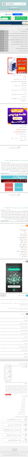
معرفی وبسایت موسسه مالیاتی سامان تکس (19, 37)
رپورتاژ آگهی (24, 244)
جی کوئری (24, 242)
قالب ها (25, 247)
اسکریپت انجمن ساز (23, 31)
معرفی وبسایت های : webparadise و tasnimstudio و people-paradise (15, 40)
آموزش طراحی (24, 229)
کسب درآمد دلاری (24, 333)
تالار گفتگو (23, 404)
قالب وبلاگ (24, 249)
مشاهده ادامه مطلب (4, 220)
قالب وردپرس (25, 340)
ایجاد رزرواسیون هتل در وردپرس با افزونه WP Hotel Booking (12, 430)
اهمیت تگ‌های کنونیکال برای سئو (21, 48)
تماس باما (23, 401)
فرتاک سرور (25, 106)
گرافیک (25, 256)
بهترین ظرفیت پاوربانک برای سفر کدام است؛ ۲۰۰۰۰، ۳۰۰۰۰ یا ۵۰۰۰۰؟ (15, 33)
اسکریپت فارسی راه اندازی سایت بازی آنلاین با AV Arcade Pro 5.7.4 (16, 208)
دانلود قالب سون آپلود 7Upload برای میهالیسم (14, 440)
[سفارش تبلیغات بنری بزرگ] (14, 178)
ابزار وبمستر (24, 235)
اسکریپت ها (8, 162)
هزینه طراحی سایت (24, 327)
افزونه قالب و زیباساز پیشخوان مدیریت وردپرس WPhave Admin (17, 308)
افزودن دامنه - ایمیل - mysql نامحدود (19, 79)
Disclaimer (26, 451)
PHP (24, 232)
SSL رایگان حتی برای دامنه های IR (20, 85)
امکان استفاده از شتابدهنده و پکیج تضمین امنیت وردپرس (18, 95)
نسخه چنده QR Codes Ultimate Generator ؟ (19, 42)
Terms (23, 451)
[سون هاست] (14, 19)
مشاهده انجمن (2, 29)
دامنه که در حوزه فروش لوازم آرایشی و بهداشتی (19, 44)
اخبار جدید (25, 336)
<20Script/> (14, 7)
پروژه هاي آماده (24, 254)
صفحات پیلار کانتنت (24, 46)
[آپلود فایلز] (14, 15)
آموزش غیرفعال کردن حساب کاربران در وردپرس (14, 424)
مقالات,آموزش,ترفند (23, 251)
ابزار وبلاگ (23, 402)
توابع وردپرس (23, 407)
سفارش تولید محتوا (24, 330)
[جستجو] (4, 4)
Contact (13, 451)
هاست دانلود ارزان (24, 350)
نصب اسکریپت (22, 409)
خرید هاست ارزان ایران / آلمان (22, 56)
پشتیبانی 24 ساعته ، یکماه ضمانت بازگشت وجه (18, 91)
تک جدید (25, 343)
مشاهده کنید (8, 394)
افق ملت (25, 320)
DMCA (16, 451)
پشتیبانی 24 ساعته (23, 136)
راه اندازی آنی (24, 88)
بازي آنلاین (4, 162)
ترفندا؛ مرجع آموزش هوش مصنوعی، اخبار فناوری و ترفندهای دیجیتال (15, 35)
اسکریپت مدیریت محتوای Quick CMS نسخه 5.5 (14, 419)
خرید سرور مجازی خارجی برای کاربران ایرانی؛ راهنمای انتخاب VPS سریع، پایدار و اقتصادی (14, 299)
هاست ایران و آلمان (23, 127)
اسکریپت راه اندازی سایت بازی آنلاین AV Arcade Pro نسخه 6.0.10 (16, 160)
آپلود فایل (25, 356)
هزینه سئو (25, 317)
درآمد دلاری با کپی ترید (23, 323)
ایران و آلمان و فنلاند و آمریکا (21, 134)
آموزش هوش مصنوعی (23, 346)
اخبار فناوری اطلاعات (23, 237)
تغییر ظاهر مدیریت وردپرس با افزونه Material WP (14, 435)
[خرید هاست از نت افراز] (14, 182)
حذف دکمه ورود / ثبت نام (23, 50)
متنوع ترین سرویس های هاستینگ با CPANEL (18, 76)
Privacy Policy (19, 451)
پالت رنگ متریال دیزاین (21, 412)
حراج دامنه (25, 353)
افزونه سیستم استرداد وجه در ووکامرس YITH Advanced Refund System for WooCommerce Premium (14, 304)
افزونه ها (25, 240)
